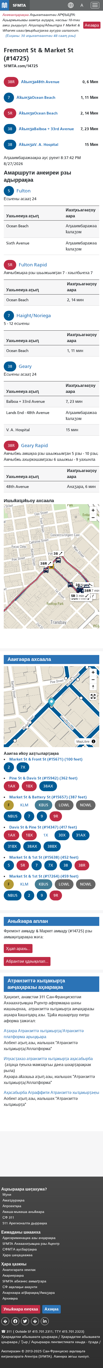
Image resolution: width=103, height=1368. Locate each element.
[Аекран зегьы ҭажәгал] (93, 696)
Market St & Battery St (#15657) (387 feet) (48, 797)
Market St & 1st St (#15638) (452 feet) (43, 857)
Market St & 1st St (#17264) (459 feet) (43, 876)
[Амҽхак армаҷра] (93, 679)
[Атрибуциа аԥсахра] (93, 741)
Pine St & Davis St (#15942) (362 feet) (43, 778)
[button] (71, 5)
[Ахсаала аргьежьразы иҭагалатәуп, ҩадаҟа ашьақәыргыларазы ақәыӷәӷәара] (93, 686)
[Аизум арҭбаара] (93, 672)
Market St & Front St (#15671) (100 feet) (45, 759)
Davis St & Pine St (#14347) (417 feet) (43, 827)
